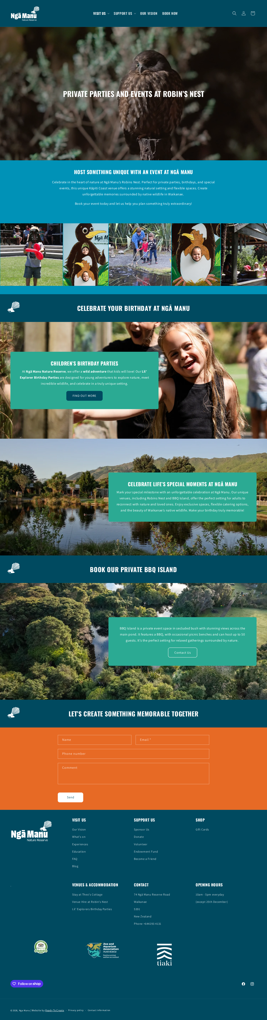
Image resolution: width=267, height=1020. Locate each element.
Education (79, 851)
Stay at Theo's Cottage (87, 894)
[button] (101, 13)
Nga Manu (24, 1010)
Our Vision (79, 829)
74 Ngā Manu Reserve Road (152, 894)
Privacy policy (76, 1010)
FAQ (74, 859)
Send (70, 797)
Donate (139, 837)
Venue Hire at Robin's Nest (90, 902)
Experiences (80, 844)
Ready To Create (54, 1010)
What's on (79, 837)
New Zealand (143, 916)
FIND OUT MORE (84, 396)
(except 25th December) (212, 902)
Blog (75, 866)
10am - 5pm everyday (210, 894)
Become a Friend (145, 859)
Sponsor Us (141, 829)
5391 (137, 909)
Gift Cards (202, 829)
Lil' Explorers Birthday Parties (92, 909)
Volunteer (140, 844)
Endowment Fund (146, 851)
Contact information (99, 1010)
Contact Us (182, 652)
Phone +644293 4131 (147, 924)
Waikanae (140, 902)
